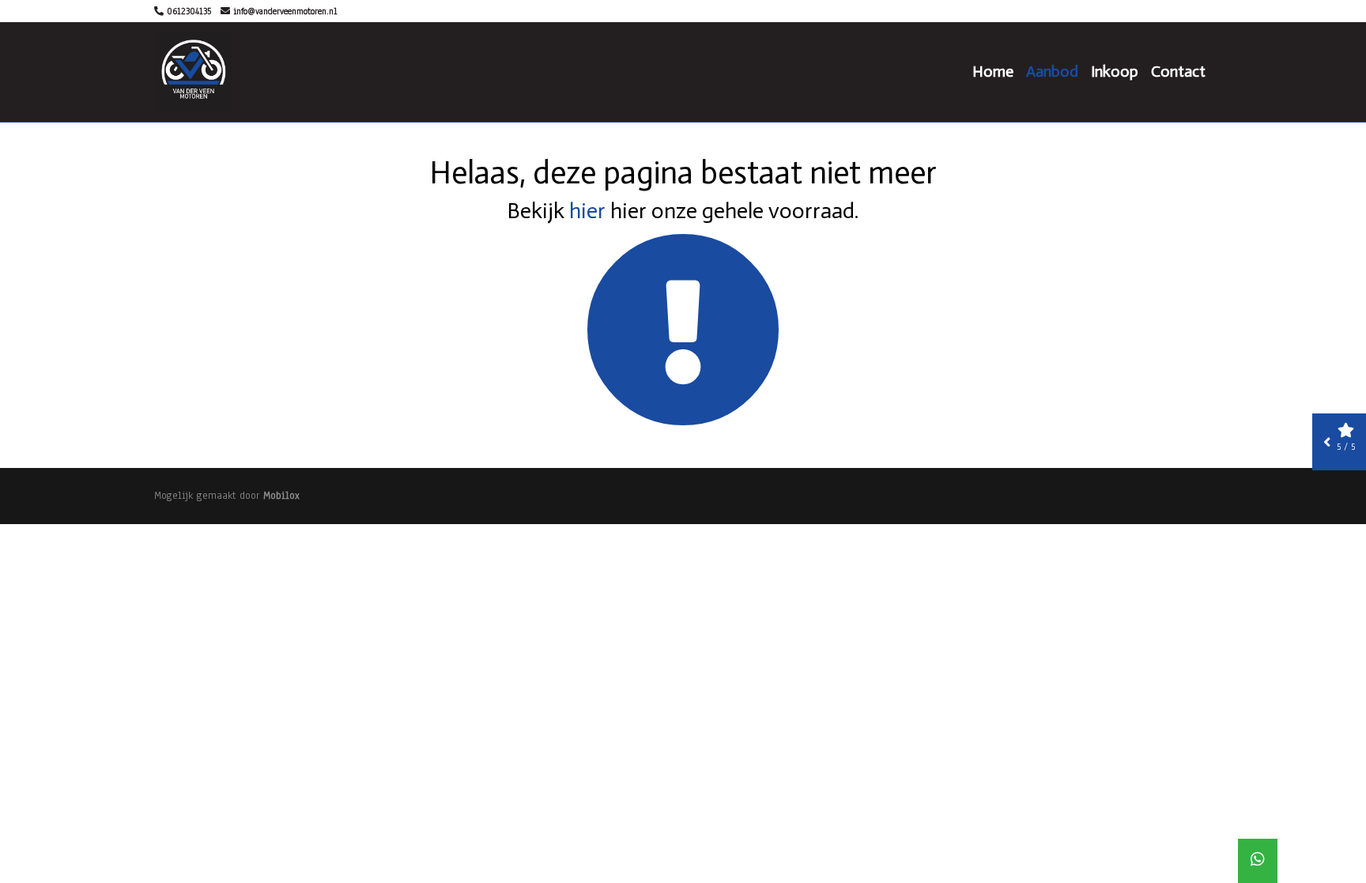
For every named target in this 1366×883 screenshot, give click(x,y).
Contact (1178, 71)
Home (992, 71)
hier (587, 211)
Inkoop (1114, 71)
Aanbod (1052, 71)
